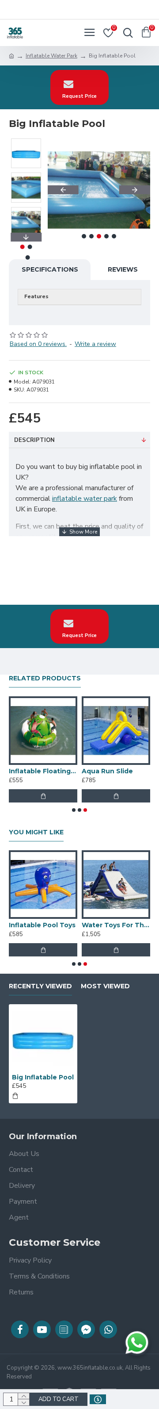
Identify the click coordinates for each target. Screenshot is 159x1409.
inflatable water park (84, 498)
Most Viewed (105, 986)
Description (34, 440)
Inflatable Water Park (51, 55)
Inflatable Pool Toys (42, 925)
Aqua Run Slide (107, 771)
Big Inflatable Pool (43, 1077)
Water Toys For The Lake (116, 925)
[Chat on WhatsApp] (137, 1342)
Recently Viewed (40, 986)
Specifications (50, 269)
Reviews (123, 269)
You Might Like (36, 832)
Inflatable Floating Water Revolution (43, 771)
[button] (63, 189)
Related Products (45, 678)
